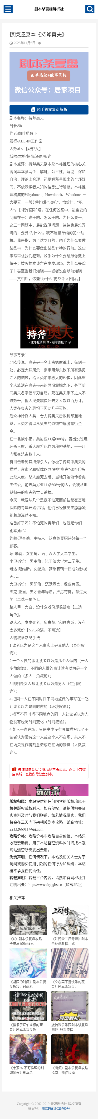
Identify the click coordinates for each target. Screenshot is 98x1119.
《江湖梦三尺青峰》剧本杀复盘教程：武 (69, 941)
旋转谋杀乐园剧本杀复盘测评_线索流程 (69, 1027)
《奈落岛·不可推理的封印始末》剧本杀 (27, 1070)
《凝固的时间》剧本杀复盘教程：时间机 (28, 984)
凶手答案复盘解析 (52, 110)
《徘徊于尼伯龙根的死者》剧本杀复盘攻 (26, 1027)
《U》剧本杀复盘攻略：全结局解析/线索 (27, 941)
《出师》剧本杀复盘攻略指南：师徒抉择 (69, 1070)
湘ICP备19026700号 (55, 1108)
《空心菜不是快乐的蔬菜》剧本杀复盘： (68, 984)
